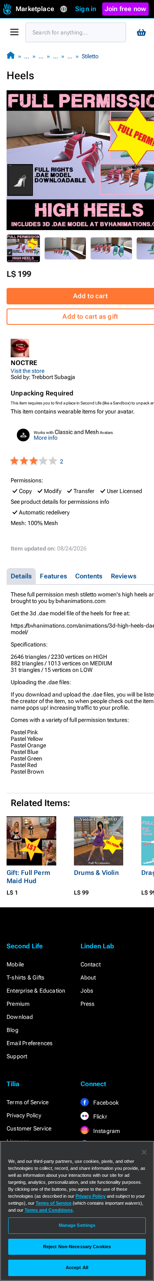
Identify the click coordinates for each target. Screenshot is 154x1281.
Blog (12, 1030)
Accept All (77, 1267)
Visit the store (27, 371)
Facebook (105, 1102)
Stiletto (90, 56)
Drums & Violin (96, 873)
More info (45, 437)
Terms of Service (27, 1102)
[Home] (11, 56)
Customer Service (29, 1128)
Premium (18, 1003)
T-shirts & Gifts (25, 977)
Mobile (15, 964)
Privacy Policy (24, 1115)
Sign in (85, 9)
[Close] (144, 1152)
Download (20, 1017)
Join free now (126, 9)
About (88, 977)
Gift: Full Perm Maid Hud (28, 877)
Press (87, 1003)
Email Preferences (30, 1043)
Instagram (106, 1131)
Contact (90, 964)
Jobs (87, 990)
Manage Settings (77, 1225)
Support (17, 1056)
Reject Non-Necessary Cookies (77, 1246)
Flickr (99, 1116)
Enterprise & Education (36, 990)
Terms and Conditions (49, 1210)
